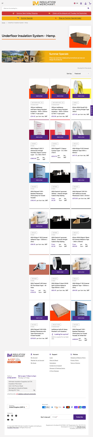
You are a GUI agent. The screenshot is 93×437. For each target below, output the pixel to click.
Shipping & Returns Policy (78, 357)
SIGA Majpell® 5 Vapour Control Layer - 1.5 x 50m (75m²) (59, 150)
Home (3, 22)
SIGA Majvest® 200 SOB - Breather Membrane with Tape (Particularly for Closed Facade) (39, 332)
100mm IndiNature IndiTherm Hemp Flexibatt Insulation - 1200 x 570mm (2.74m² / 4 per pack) (59, 110)
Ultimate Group (81, 427)
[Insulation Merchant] (44, 3)
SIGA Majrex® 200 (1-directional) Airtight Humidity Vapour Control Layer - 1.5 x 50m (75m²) (38, 152)
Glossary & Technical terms (57, 368)
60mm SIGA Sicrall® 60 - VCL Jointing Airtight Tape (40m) (80, 109)
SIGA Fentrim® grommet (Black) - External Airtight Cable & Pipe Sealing (59, 239)
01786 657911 (11, 378)
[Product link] (39, 99)
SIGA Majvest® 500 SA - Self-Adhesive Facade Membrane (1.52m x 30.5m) (80, 193)
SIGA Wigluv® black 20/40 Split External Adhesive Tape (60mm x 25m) (59, 285)
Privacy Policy (75, 360)
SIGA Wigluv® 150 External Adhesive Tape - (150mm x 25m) (80, 285)
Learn (51, 357)
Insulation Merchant (13, 427)
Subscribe (79, 417)
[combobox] (46, 8)
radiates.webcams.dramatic (26, 394)
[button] (3, 3)
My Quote (33, 363)
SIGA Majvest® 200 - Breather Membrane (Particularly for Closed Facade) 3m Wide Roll (79, 332)
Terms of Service (75, 363)
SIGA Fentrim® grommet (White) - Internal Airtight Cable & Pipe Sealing (59, 193)
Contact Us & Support (56, 365)
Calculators (53, 363)
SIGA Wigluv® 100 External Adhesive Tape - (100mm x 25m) (39, 239)
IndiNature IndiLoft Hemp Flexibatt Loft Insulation (59, 330)
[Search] (88, 8)
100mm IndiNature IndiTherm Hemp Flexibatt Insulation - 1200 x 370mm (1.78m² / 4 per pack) (39, 110)
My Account (34, 357)
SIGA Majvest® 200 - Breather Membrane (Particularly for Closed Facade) (38, 195)
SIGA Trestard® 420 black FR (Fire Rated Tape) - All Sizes (39, 285)
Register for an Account (37, 360)
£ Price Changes (54, 371)
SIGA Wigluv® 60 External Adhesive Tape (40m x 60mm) (80, 150)
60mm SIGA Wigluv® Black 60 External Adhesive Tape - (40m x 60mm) (80, 239)
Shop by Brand (54, 360)
